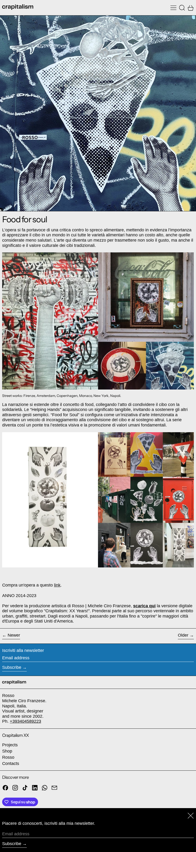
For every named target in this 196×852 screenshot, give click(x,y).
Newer (14, 635)
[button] (182, 7)
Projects (10, 745)
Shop (7, 751)
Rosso (8, 757)
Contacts (10, 763)
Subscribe (11, 667)
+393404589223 (25, 721)
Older (183, 635)
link (57, 585)
